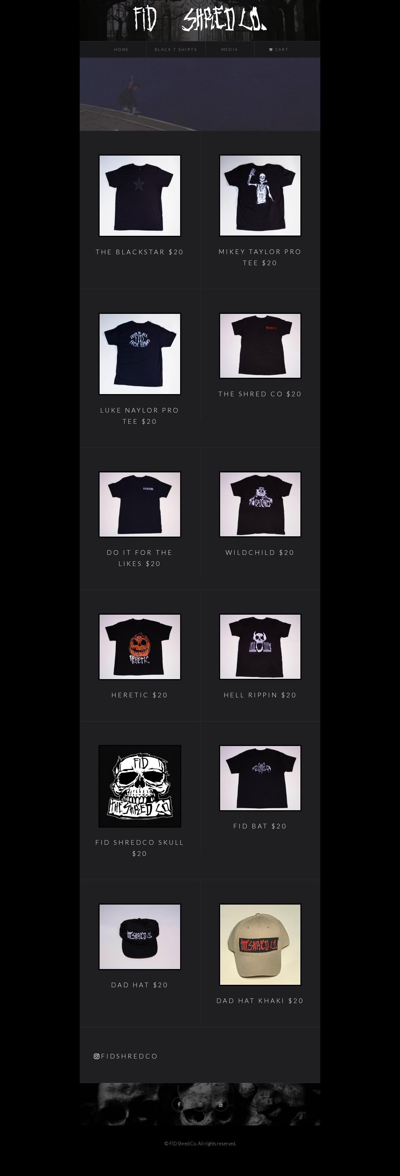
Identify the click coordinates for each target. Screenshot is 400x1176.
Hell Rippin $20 (260, 695)
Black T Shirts (176, 49)
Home (122, 49)
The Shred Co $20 (260, 394)
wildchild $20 (260, 552)
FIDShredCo (129, 1056)
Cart (281, 49)
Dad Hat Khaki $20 (260, 1000)
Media (229, 49)
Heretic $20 (139, 695)
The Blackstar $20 (140, 252)
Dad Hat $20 (140, 985)
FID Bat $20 (260, 826)
